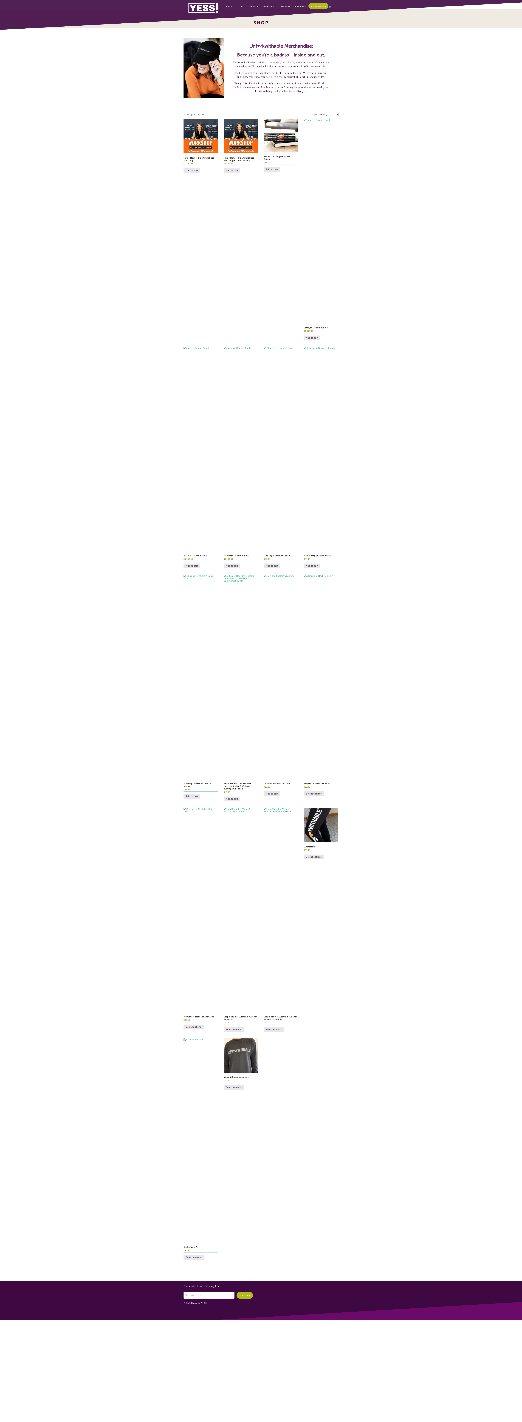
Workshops (268, 6)
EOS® (240, 6)
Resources (300, 6)
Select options (314, 794)
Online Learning (318, 6)
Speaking (253, 6)
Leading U (285, 6)
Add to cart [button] (192, 170)
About (229, 6)
